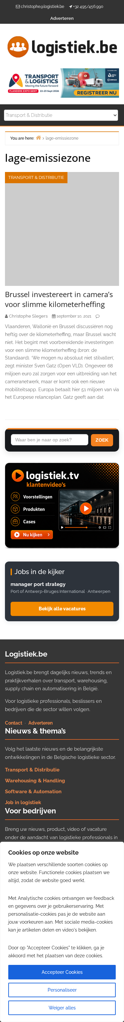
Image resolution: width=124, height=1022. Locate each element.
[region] (62, 932)
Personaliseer (62, 990)
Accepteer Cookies (62, 972)
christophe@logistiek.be (42, 6)
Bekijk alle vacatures (62, 608)
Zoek (102, 440)
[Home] (38, 137)
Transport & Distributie (36, 177)
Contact (13, 723)
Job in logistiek (23, 802)
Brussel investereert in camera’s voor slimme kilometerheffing (59, 299)
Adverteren (62, 18)
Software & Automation (33, 792)
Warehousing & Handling (35, 781)
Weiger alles (62, 1007)
